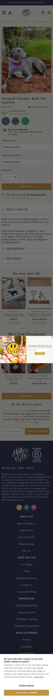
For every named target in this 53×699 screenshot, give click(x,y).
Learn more (39, 677)
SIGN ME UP (40, 353)
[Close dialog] (52, 337)
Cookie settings (26, 685)
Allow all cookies (26, 693)
